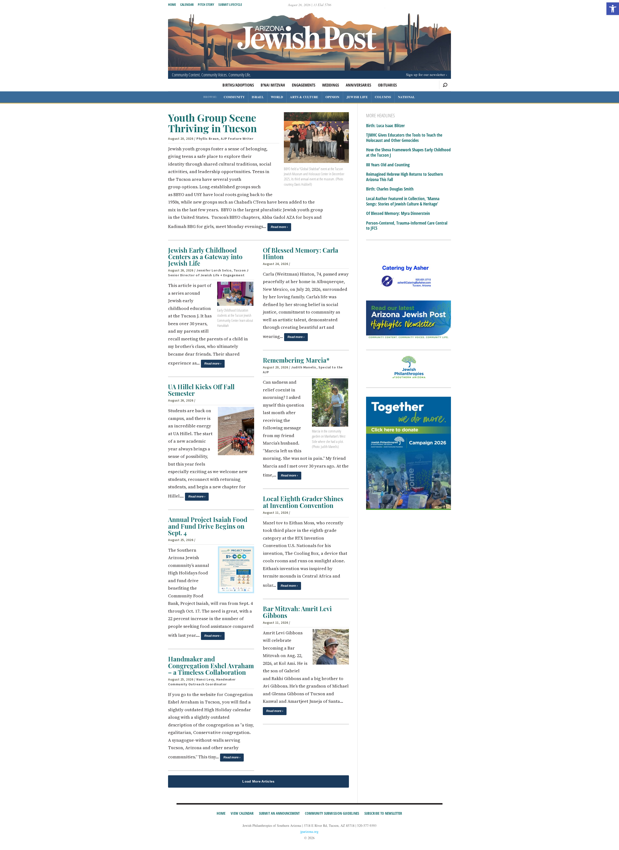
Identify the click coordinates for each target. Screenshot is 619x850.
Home (172, 4)
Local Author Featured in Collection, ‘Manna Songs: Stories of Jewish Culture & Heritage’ (402, 201)
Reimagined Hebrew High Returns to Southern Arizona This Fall (404, 177)
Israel (258, 97)
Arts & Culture (304, 97)
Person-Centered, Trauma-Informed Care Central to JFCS (406, 225)
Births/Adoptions (238, 85)
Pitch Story (206, 4)
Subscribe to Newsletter (383, 813)
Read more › (279, 227)
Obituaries (387, 85)
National (406, 97)
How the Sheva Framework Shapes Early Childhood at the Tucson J (408, 152)
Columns (383, 97)
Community (234, 97)
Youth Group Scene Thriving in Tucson (212, 123)
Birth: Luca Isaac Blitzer (385, 125)
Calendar (187, 4)
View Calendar (242, 813)
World (277, 97)
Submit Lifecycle (230, 4)
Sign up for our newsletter (425, 74)
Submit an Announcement (279, 813)
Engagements (303, 85)
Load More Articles (258, 781)
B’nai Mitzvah (273, 85)
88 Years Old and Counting (388, 165)
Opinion (332, 97)
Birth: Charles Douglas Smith (389, 189)
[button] (612, 8)
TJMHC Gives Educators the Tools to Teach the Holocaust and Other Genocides (404, 137)
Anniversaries (358, 85)
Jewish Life (357, 97)
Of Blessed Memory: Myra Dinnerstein (398, 213)
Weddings (330, 85)
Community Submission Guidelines (332, 813)
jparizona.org (309, 831)
